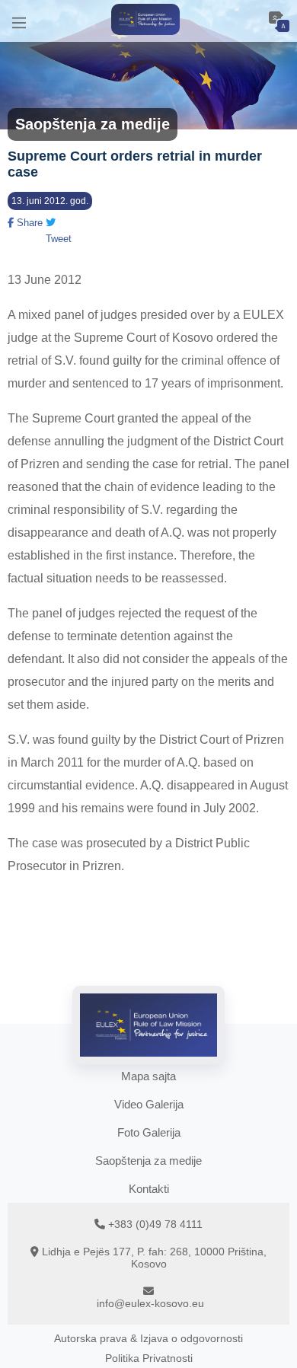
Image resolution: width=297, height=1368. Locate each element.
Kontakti (149, 1188)
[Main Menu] (19, 21)
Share (28, 222)
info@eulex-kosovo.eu (150, 1303)
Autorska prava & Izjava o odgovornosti (148, 1338)
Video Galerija (149, 1104)
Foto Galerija (148, 1132)
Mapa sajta (148, 1076)
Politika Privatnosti (149, 1358)
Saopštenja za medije (148, 1160)
